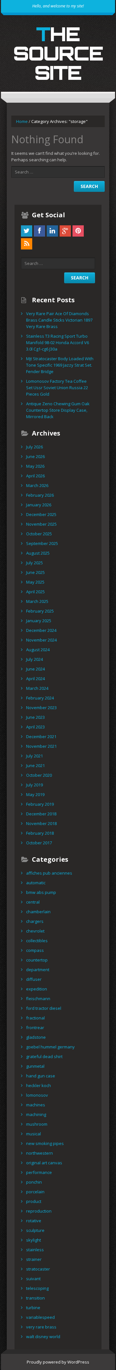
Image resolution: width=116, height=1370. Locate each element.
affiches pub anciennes (49, 873)
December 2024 (41, 630)
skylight (33, 1240)
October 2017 (39, 843)
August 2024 (38, 649)
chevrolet (35, 931)
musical (33, 1134)
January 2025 (38, 621)
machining (36, 1114)
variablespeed (40, 1317)
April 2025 (35, 592)
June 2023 (35, 717)
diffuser (34, 979)
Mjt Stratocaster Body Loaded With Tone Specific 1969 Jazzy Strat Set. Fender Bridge (59, 365)
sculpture (35, 1230)
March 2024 (37, 688)
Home (22, 121)
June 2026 (35, 456)
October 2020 (39, 775)
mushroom (36, 1124)
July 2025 (34, 563)
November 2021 (41, 746)
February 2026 (40, 495)
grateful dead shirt (44, 1056)
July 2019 (34, 785)
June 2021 (35, 765)
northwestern (39, 1153)
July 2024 (34, 659)
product (33, 1201)
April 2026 (35, 476)
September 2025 (42, 543)
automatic (35, 883)
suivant (33, 1278)
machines (35, 1105)
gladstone (36, 1037)
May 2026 (35, 466)
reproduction (39, 1211)
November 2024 (41, 640)
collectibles (37, 940)
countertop (37, 960)
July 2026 (34, 447)
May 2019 (35, 794)
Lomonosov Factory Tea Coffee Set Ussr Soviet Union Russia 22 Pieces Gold (57, 387)
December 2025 (41, 514)
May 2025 (35, 582)
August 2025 (38, 553)
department (37, 969)
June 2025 (35, 572)
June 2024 (35, 669)
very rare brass (41, 1327)
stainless (35, 1250)
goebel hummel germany (50, 1047)
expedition (36, 989)
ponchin (34, 1182)
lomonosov (37, 1095)
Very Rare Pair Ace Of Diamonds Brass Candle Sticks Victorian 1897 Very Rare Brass (59, 320)
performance (39, 1172)
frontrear (35, 1027)
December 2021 (41, 736)
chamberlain (38, 912)
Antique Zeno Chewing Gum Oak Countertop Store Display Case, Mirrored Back (58, 410)
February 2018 (40, 833)
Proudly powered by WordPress (58, 1362)
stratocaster (38, 1269)
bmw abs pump (41, 892)
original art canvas (44, 1163)
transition (35, 1298)
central (33, 902)
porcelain (35, 1192)
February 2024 (40, 698)
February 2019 (40, 804)
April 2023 (35, 727)
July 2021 (34, 756)
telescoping (37, 1288)
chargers (35, 921)
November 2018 (41, 823)
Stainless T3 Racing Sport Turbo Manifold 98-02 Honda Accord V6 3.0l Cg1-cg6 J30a (57, 342)
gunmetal (35, 1066)
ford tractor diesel (43, 1008)
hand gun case (40, 1076)
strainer (34, 1259)
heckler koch (38, 1085)
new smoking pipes (45, 1143)
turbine (33, 1307)
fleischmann (38, 998)
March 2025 (37, 601)
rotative (33, 1221)
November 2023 (41, 707)
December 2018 (41, 814)
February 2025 (40, 611)
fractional (35, 1018)
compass (35, 950)
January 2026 (38, 505)
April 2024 (35, 678)
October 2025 (39, 534)
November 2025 (41, 524)
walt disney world (43, 1336)
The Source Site (58, 53)
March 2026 (37, 485)
